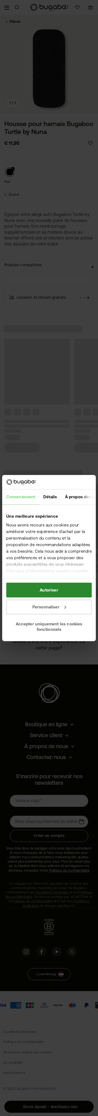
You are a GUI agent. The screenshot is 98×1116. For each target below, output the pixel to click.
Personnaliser (46, 607)
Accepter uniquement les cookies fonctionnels (49, 626)
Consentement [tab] (20, 496)
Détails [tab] (50, 496)
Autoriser (49, 590)
